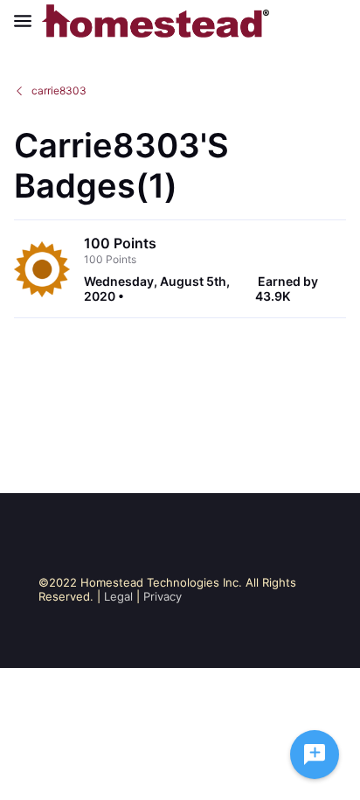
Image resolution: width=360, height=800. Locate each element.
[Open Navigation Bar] (28, 21)
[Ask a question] (314, 754)
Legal (118, 596)
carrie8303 (59, 90)
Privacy (162, 596)
